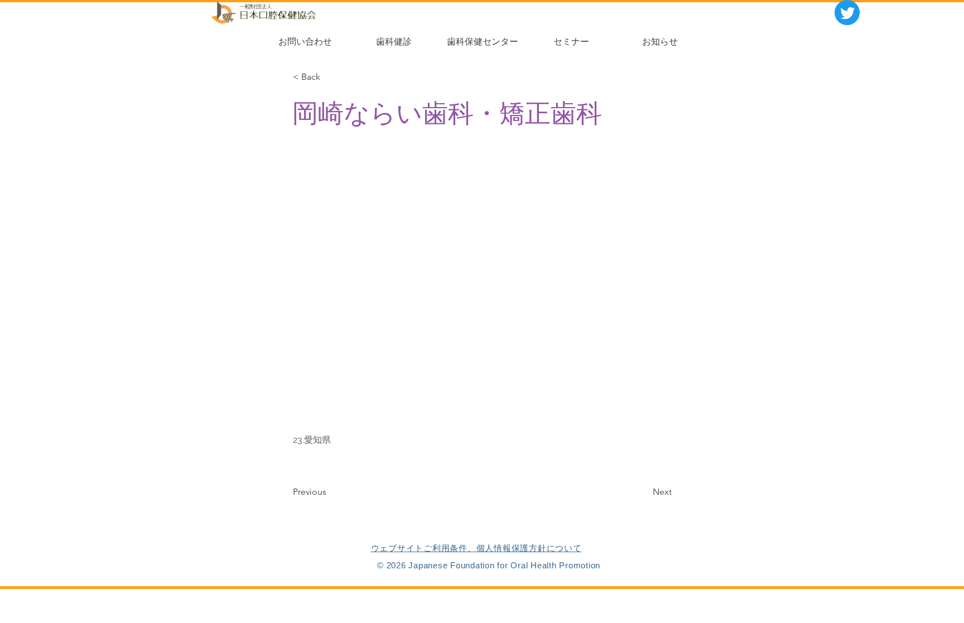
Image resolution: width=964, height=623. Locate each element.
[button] (328, 77)
